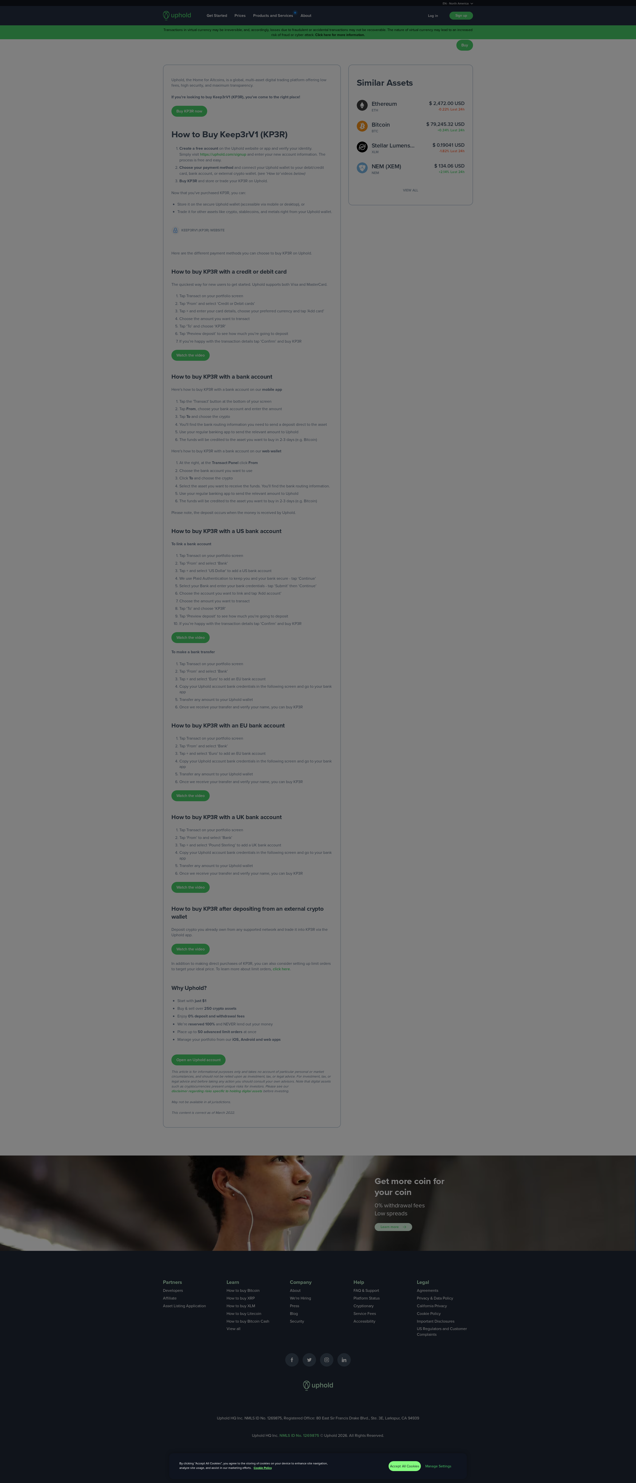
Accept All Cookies (405, 1466)
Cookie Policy (263, 1468)
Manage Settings (438, 1466)
